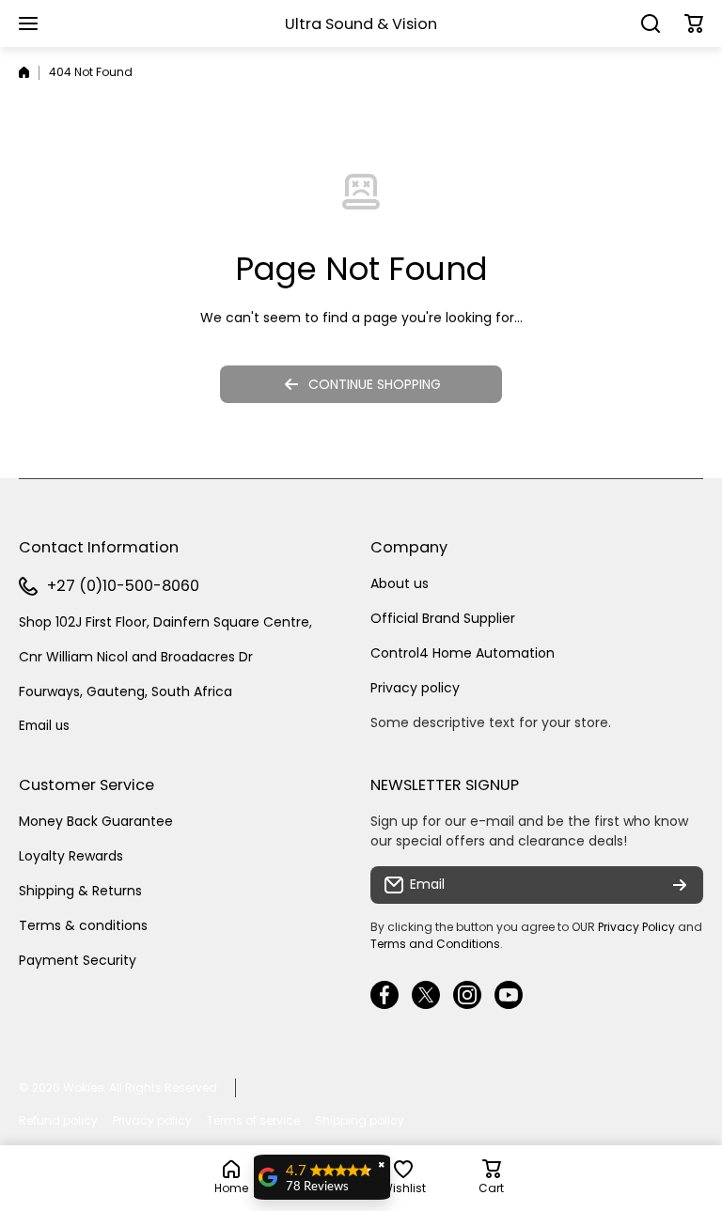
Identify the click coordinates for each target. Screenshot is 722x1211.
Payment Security (77, 960)
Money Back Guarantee (96, 821)
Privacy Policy (636, 927)
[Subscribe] (679, 885)
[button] (693, 23)
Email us (44, 726)
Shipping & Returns (80, 890)
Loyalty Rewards (71, 855)
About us (399, 583)
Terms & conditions (83, 925)
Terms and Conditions (435, 944)
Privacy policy (415, 687)
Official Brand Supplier (442, 618)
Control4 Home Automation (462, 653)
